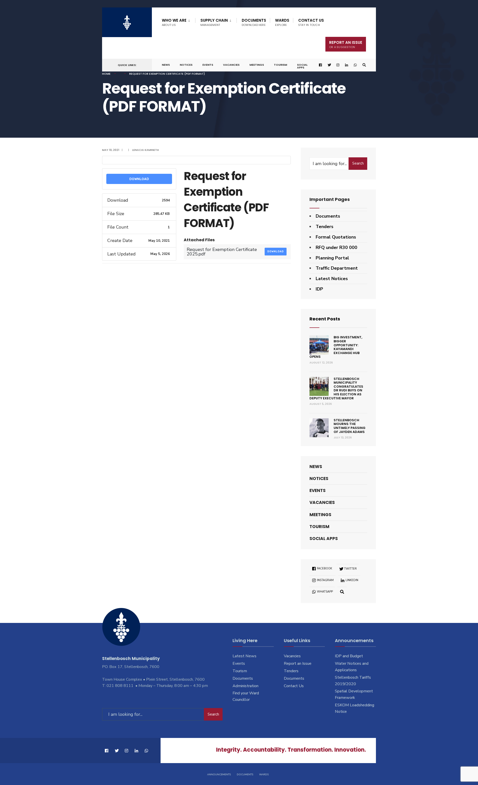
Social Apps (302, 66)
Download (139, 179)
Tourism (280, 65)
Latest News (244, 656)
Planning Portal (332, 258)
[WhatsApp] (355, 65)
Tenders (324, 227)
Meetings (256, 65)
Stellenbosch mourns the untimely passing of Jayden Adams (349, 426)
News (166, 65)
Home (106, 74)
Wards (282, 22)
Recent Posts (324, 319)
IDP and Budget (349, 656)
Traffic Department (337, 268)
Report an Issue (297, 663)
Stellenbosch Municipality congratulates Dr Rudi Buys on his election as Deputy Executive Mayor (336, 388)
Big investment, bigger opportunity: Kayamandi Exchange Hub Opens (335, 347)
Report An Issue (345, 44)
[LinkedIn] (346, 65)
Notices (186, 65)
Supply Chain (214, 22)
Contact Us (311, 22)
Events (207, 65)
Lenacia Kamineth (145, 150)
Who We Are (174, 22)
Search (358, 163)
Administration (245, 686)
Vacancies (231, 65)
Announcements (219, 774)
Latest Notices (332, 279)
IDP (319, 289)
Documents (254, 22)
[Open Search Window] (364, 65)
